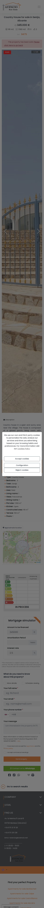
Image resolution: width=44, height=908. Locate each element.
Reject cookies (22, 470)
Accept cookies (22, 458)
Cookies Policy (23, 448)
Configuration (22, 465)
